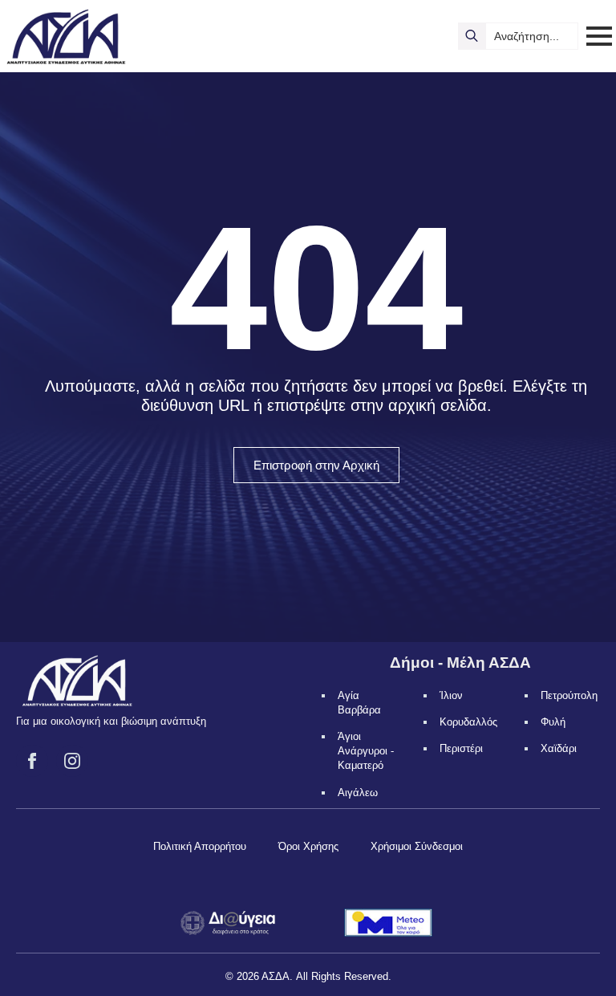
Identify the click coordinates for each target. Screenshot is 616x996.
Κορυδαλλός (468, 722)
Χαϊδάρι (559, 748)
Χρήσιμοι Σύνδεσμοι (417, 846)
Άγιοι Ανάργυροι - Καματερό (366, 750)
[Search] (471, 36)
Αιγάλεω (358, 793)
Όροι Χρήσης (308, 846)
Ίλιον (451, 695)
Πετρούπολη (569, 695)
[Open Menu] (599, 36)
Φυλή (553, 722)
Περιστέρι (461, 748)
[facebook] (32, 761)
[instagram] (72, 761)
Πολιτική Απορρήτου (199, 846)
